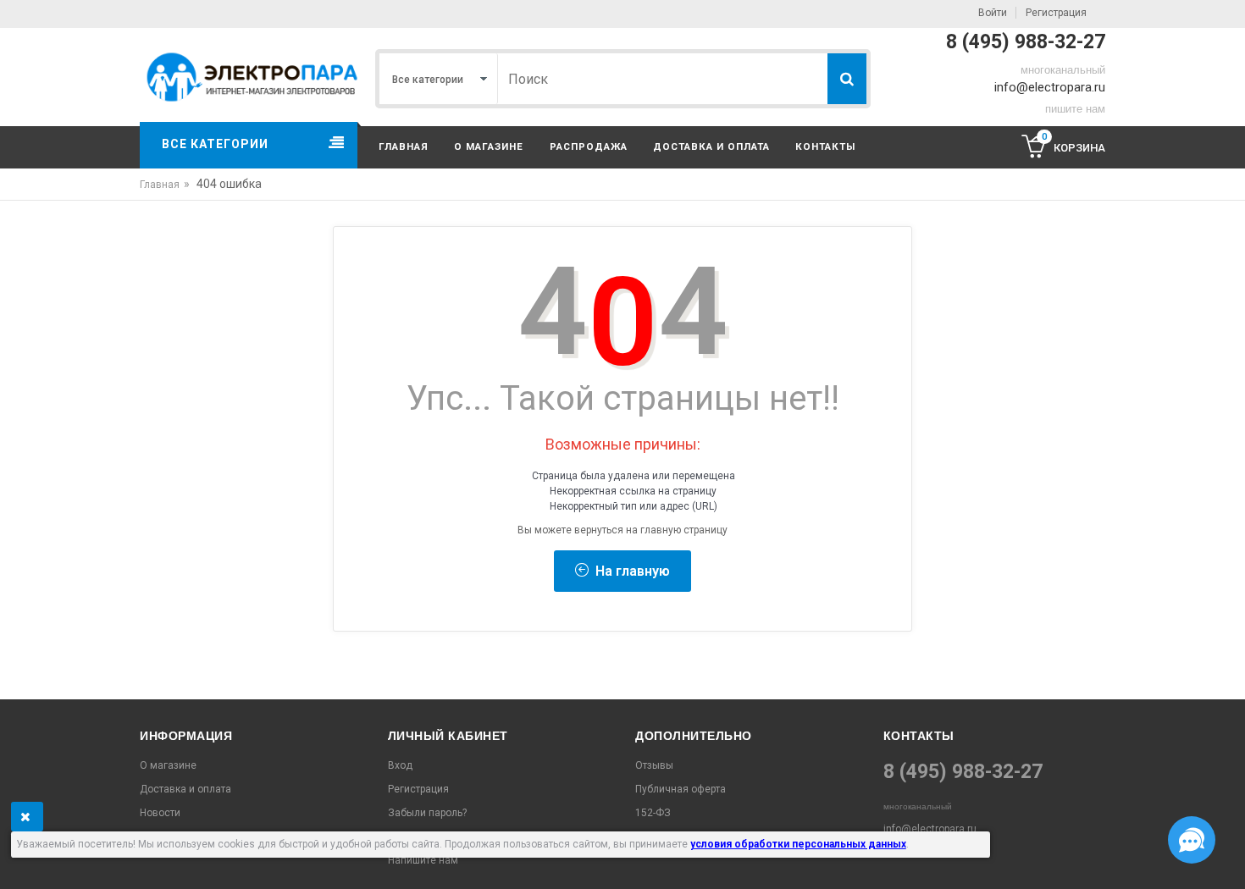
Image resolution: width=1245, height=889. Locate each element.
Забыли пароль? (427, 813)
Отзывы (654, 765)
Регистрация (1056, 13)
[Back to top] (17, 858)
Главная (404, 146)
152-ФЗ (653, 813)
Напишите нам (423, 860)
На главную (629, 571)
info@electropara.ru (1049, 87)
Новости (160, 813)
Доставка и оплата (711, 146)
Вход (400, 765)
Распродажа (589, 146)
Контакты (825, 146)
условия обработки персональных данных (798, 844)
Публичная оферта (680, 789)
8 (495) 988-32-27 (1025, 41)
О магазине (488, 146)
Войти (992, 13)
